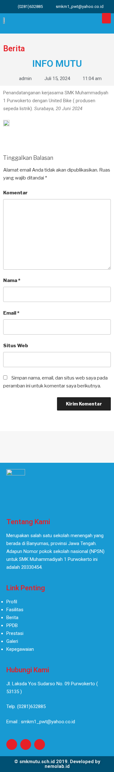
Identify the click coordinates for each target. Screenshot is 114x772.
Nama (11, 280)
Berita (12, 617)
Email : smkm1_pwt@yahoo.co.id (40, 722)
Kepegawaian (20, 649)
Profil (11, 602)
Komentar (15, 193)
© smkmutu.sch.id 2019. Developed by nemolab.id (57, 764)
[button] (106, 18)
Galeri (12, 641)
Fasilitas (14, 609)
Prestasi (14, 633)
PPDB (12, 625)
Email (11, 313)
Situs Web (15, 345)
